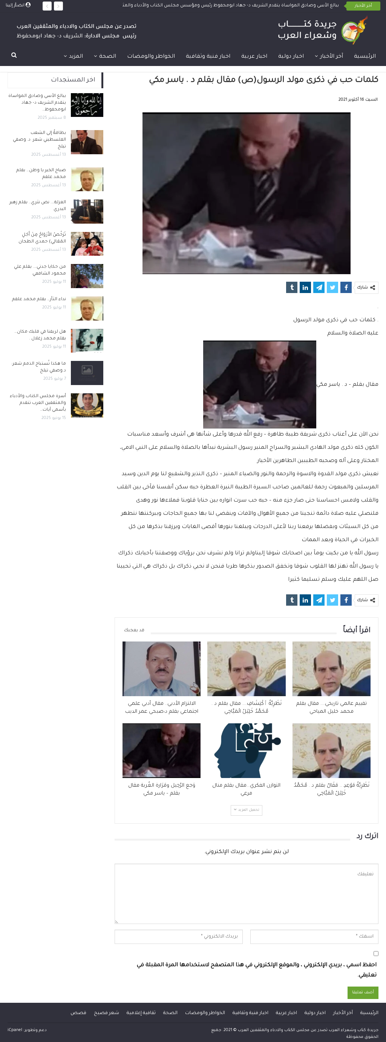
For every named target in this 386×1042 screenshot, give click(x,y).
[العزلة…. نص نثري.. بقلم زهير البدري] (87, 211)
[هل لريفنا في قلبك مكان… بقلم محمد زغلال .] (87, 341)
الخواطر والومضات (151, 57)
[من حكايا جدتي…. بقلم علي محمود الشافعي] (87, 276)
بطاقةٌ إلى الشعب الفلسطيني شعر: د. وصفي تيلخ (39, 140)
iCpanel (15, 1030)
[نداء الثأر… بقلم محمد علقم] (87, 308)
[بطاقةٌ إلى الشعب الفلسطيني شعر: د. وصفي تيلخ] (87, 142)
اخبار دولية (291, 57)
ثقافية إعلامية (141, 1013)
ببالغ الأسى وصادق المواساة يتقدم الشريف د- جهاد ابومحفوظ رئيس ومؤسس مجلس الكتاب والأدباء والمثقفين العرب (219, 5)
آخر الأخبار (331, 57)
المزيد (76, 57)
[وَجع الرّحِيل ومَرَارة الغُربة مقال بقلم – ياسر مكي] (162, 750)
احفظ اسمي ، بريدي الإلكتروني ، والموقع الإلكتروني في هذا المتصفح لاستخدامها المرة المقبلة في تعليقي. (257, 970)
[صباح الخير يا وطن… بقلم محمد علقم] (87, 179)
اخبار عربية (254, 57)
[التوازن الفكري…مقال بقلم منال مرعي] (246, 750)
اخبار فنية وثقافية (208, 57)
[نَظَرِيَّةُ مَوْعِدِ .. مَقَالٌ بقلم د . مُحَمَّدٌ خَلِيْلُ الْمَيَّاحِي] (332, 750)
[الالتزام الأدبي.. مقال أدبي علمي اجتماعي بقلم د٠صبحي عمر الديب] (162, 668)
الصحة (107, 57)
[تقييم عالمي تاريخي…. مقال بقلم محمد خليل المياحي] (332, 668)
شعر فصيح (106, 1013)
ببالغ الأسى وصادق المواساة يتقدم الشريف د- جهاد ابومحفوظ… (37, 103)
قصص (78, 1013)
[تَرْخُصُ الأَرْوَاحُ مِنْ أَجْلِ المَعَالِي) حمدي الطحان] (87, 244)
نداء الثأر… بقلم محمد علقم (39, 299)
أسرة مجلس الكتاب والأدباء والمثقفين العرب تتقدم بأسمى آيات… (38, 403)
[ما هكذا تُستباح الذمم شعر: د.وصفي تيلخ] (87, 373)
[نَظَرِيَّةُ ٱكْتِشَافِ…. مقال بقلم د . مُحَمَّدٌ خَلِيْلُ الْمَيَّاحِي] (246, 668)
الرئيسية (365, 57)
